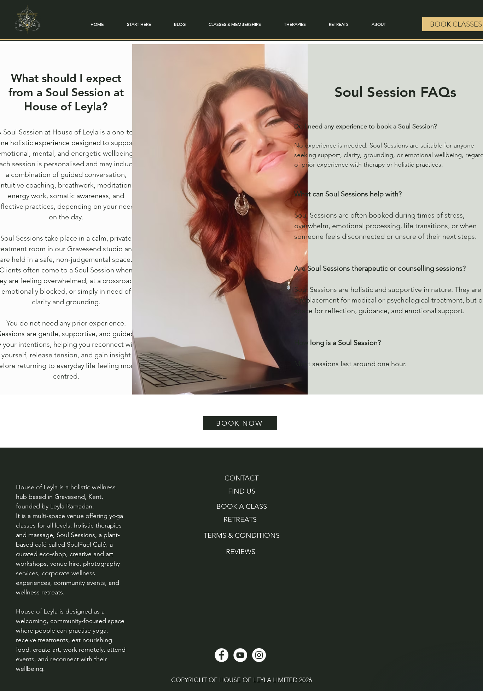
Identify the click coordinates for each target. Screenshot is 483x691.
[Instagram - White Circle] (259, 655)
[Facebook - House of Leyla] (221, 655)
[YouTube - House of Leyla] (240, 655)
